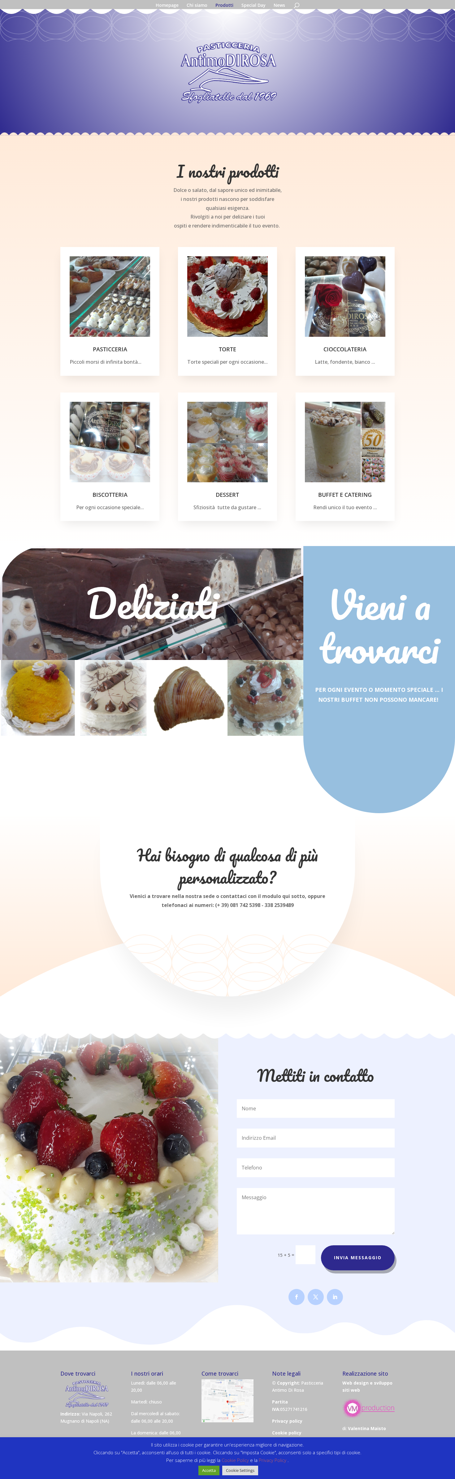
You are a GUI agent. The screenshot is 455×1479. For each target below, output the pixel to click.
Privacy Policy (273, 1460)
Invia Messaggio (358, 1257)
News (279, 5)
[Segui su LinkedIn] (335, 1297)
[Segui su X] (316, 1297)
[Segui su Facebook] (296, 1297)
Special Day (253, 5)
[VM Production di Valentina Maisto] (368, 1417)
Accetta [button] (209, 1470)
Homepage (167, 5)
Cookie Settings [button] (240, 1470)
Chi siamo (197, 5)
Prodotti (224, 5)
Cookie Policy (236, 1460)
